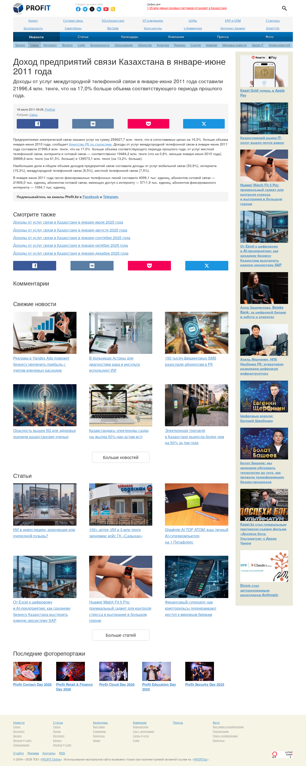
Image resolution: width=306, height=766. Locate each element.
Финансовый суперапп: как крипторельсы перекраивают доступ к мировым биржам (190, 608)
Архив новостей (279, 45)
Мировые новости (234, 45)
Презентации (221, 731)
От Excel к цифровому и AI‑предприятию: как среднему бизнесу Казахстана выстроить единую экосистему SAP (260, 255)
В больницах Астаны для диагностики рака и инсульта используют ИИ (114, 364)
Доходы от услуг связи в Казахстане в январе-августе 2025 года (70, 230)
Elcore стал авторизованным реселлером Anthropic (259, 590)
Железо (67, 45)
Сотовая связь (73, 20)
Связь (34, 45)
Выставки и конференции (228, 726)
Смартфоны (73, 28)
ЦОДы (193, 20)
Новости (36, 36)
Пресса (223, 36)
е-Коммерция (193, 28)
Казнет (33, 20)
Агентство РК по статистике (90, 144)
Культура (163, 45)
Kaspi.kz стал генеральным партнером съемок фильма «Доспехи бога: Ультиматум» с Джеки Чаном (263, 533)
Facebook (91, 196)
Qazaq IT (257, 45)
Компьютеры (140, 726)
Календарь (129, 36)
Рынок (57, 731)
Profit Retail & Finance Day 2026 (74, 686)
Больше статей (121, 635)
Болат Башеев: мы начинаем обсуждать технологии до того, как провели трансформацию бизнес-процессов (262, 472)
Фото (269, 36)
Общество (145, 45)
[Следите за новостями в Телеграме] (85, 9)
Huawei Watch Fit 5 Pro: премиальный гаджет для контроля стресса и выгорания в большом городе (262, 194)
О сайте (18, 753)
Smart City (272, 28)
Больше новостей (120, 457)
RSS (62, 753)
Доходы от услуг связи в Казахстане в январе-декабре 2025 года (70, 253)
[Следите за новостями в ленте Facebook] (78, 9)
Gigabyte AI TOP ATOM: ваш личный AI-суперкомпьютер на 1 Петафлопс (196, 536)
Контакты (49, 753)
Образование (124, 45)
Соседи (196, 45)
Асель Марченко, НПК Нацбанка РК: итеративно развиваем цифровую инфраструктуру (262, 366)
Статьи (83, 36)
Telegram (110, 196)
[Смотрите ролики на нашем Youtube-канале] (106, 9)
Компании (176, 36)
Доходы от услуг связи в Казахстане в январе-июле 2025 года (68, 222)
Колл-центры (153, 28)
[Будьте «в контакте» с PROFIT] (99, 9)
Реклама (33, 753)
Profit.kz (50, 109)
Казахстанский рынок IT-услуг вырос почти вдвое (262, 140)
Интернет (50, 45)
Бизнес (20, 45)
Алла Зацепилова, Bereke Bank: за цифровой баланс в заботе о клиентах (263, 312)
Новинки (211, 45)
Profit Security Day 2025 (204, 684)
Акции (96, 740)
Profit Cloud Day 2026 (117, 684)
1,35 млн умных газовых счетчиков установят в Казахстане (187, 8)
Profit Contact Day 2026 (32, 684)
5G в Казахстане (113, 20)
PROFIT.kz (200, 759)
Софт (81, 45)
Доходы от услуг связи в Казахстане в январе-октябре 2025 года (70, 245)
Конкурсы (99, 736)
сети (146, 736)
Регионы (180, 45)
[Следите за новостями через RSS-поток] (113, 9)
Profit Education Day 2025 (159, 686)
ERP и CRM (233, 20)
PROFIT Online (51, 759)
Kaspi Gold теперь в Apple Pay (262, 92)
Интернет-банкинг (232, 28)
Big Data (113, 28)
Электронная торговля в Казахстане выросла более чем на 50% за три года (194, 436)
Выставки (99, 726)
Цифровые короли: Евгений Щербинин (256, 418)
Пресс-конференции (225, 736)
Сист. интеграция (143, 731)
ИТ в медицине (153, 20)
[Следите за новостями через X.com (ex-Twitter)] (92, 9)
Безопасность (33, 28)
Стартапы (273, 20)
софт (28, 740)
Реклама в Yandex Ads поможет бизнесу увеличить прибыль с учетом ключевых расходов (41, 364)
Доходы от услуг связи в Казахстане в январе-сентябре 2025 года (71, 237)
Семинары (99, 731)
